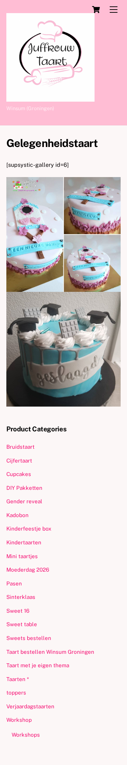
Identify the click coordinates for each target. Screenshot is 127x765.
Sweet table (21, 624)
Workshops (26, 735)
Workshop (19, 720)
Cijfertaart (19, 461)
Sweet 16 (17, 611)
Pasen (14, 583)
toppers (16, 693)
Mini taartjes (22, 556)
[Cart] (96, 9)
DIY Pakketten (24, 488)
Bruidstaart (20, 447)
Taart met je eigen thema (37, 665)
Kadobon (17, 515)
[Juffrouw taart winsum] (50, 98)
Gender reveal (24, 501)
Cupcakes (18, 474)
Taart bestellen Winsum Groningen (50, 652)
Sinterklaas (20, 597)
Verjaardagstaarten (30, 706)
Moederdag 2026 (27, 570)
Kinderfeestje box (29, 529)
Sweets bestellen (28, 638)
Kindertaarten (23, 542)
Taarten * (17, 679)
